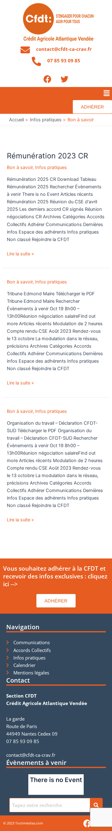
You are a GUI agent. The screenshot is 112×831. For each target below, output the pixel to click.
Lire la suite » (20, 253)
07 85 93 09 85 (63, 60)
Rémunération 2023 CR (47, 155)
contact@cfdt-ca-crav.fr (64, 49)
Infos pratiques (51, 167)
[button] (106, 93)
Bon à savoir (20, 167)
